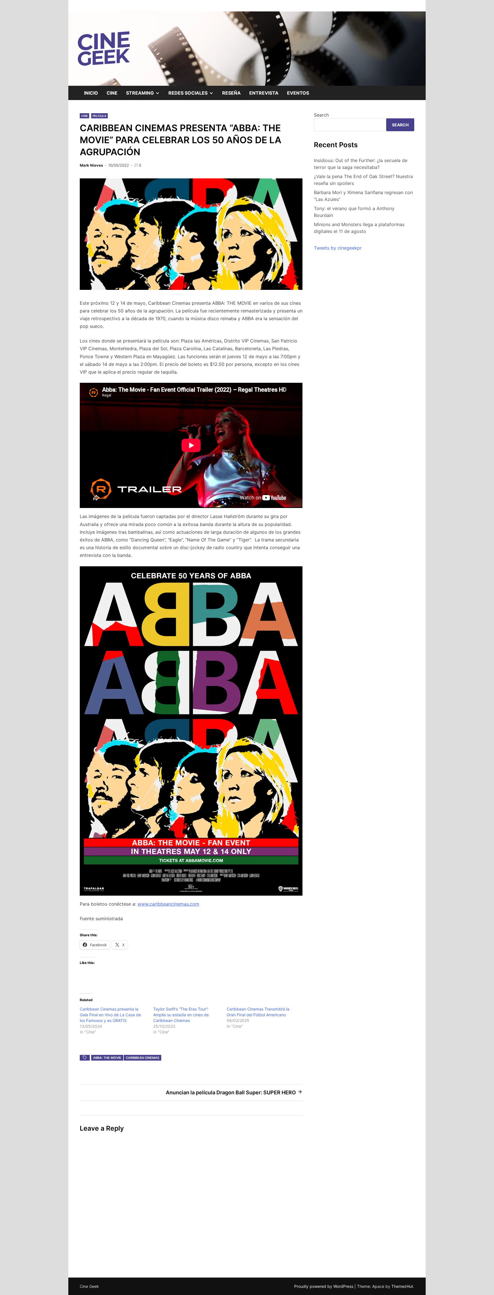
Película (99, 115)
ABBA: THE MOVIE (107, 1058)
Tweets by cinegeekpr (338, 248)
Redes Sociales (193, 95)
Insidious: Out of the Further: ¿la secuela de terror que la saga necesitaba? (360, 164)
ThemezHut (402, 1286)
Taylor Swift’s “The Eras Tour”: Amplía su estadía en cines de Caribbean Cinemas (181, 1015)
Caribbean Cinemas (142, 1058)
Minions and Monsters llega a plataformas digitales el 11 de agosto (359, 228)
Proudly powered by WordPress (324, 1286)
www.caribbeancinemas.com (168, 904)
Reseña (231, 93)
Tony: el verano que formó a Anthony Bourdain (354, 212)
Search (321, 115)
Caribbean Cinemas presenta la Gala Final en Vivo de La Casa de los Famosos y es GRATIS (110, 1015)
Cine (112, 93)
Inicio (91, 93)
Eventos (298, 93)
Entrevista (263, 93)
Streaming (145, 95)
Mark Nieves (91, 165)
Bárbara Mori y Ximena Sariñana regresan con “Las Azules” (363, 196)
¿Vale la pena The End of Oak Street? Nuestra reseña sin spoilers (363, 180)
